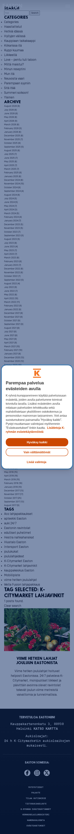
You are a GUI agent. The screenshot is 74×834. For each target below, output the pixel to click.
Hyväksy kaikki (37, 442)
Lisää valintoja (36, 461)
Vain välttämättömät (37, 452)
